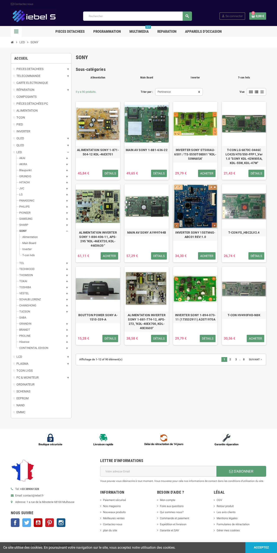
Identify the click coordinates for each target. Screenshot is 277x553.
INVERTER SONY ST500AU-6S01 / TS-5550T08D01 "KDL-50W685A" (195, 154)
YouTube (38, 522)
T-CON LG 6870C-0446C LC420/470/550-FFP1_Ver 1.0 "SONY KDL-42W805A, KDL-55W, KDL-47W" (244, 156)
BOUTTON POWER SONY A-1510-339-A (98, 317)
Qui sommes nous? (172, 512)
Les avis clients (226, 512)
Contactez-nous (112, 524)
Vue (242, 91)
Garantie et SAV (169, 530)
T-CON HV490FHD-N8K (244, 315)
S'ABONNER (243, 471)
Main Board (146, 77)
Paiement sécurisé (114, 500)
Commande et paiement (174, 518)
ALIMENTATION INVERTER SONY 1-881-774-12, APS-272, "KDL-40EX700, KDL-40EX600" (147, 321)
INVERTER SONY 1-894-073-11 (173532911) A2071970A (195, 317)
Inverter (195, 77)
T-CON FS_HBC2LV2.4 (243, 232)
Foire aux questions (172, 506)
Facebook (15, 522)
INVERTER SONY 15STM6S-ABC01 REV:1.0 (195, 235)
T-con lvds (244, 77)
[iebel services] (33, 16)
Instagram (61, 522)
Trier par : (147, 91)
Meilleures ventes (114, 518)
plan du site (110, 530)
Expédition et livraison (173, 524)
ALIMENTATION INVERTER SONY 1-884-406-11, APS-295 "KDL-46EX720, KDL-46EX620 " (98, 239)
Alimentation (97, 77)
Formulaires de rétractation (233, 524)
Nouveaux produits (114, 512)
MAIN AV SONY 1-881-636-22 (146, 150)
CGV (219, 500)
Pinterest (49, 522)
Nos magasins (112, 506)
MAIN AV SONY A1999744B (146, 232)
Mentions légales (227, 518)
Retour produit (225, 506)
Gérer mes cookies (228, 530)
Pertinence (164, 91)
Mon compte (167, 500)
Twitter (26, 522)
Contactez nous (23, 4)
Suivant (256, 359)
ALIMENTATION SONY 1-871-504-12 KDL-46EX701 (98, 152)
